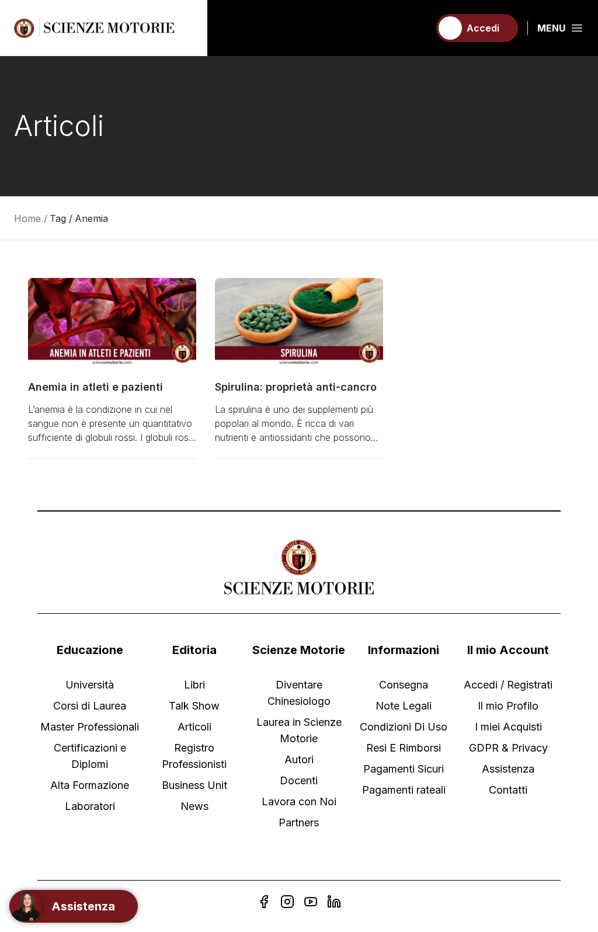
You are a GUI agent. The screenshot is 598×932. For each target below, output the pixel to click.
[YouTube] (311, 902)
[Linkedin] (334, 902)
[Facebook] (264, 902)
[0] (415, 28)
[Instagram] (287, 902)
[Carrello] (415, 28)
